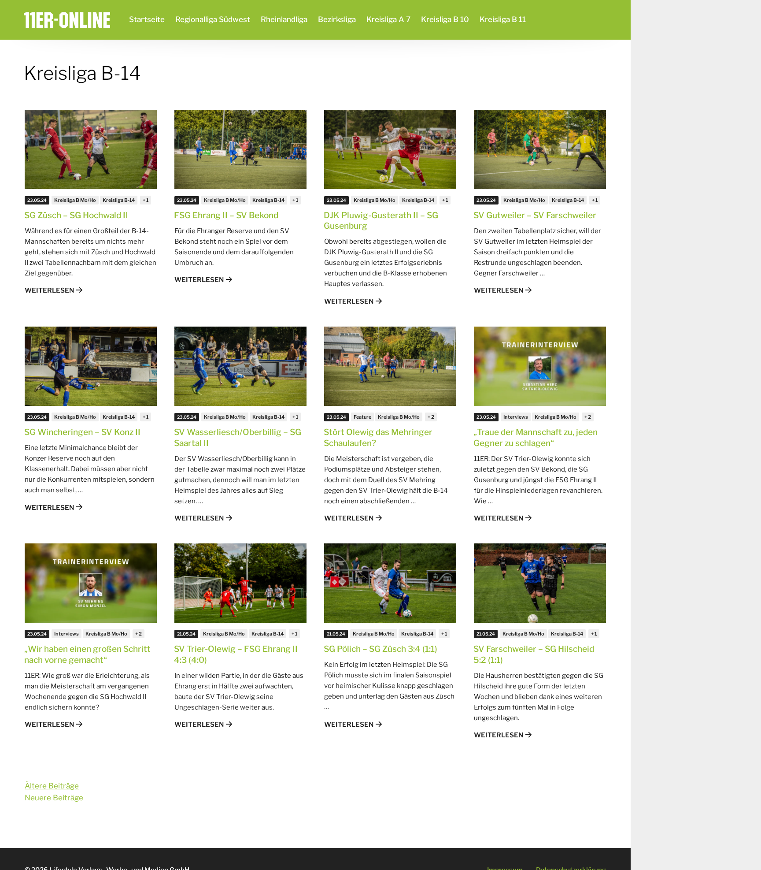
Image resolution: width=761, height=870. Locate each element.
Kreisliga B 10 (445, 19)
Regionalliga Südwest (212, 19)
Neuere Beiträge (54, 797)
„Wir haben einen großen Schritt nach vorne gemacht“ (87, 654)
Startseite (147, 19)
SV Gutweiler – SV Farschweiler (534, 215)
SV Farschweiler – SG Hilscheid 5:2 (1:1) (533, 654)
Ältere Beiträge (52, 785)
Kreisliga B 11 (503, 19)
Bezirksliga (337, 19)
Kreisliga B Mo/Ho (75, 200)
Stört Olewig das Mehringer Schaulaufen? (378, 437)
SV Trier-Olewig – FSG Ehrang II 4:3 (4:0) (236, 654)
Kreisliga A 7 (388, 19)
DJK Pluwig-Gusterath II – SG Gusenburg (381, 220)
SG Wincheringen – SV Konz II (82, 432)
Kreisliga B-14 (119, 200)
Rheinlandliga (284, 19)
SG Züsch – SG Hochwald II (76, 215)
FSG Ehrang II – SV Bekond (226, 215)
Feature (362, 417)
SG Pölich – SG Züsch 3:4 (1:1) (380, 649)
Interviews (515, 417)
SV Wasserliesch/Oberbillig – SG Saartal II (237, 437)
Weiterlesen (49, 290)
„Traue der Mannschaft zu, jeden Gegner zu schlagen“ (535, 437)
